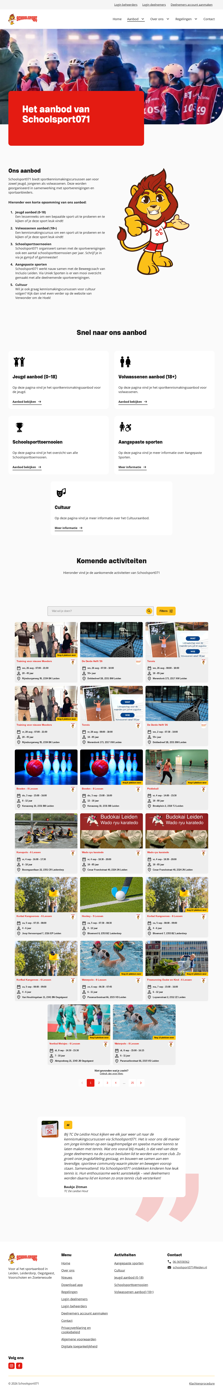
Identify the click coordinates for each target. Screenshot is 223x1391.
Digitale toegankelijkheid (79, 1346)
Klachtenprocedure (202, 1383)
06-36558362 (181, 1262)
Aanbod (133, 19)
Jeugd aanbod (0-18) (128, 1277)
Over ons (157, 19)
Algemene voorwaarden (78, 1339)
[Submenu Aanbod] (143, 19)
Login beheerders (125, 5)
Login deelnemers (154, 5)
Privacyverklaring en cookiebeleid (76, 1330)
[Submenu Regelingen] (196, 19)
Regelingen (183, 19)
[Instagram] (11, 1366)
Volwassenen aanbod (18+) (133, 1292)
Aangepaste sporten (129, 1263)
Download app (72, 1285)
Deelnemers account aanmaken (192, 5)
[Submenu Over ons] (168, 19)
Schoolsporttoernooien (131, 1285)
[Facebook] (19, 1366)
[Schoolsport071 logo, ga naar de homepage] (22, 19)
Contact (209, 19)
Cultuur (119, 1270)
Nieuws (66, 1277)
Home (117, 19)
